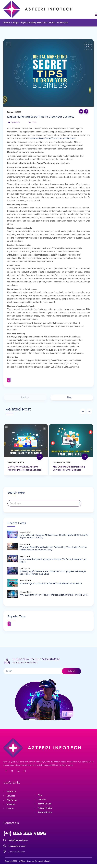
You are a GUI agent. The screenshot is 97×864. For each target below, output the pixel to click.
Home (6, 22)
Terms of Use (45, 804)
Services (11, 796)
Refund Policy (45, 812)
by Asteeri (16, 122)
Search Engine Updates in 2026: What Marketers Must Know (50, 583)
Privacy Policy (45, 808)
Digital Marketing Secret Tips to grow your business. (52, 138)
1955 (34, 122)
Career (10, 808)
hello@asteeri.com (18, 840)
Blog (40, 795)
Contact (42, 799)
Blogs (15, 22)
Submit (71, 671)
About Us (11, 791)
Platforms (12, 800)
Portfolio (11, 804)
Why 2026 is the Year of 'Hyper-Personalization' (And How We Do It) (53, 595)
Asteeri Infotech (44, 861)
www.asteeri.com (17, 846)
